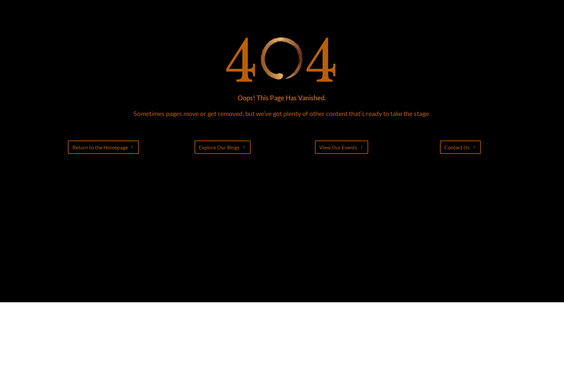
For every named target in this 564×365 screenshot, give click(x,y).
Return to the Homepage (100, 147)
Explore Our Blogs (219, 147)
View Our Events (338, 147)
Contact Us (457, 147)
